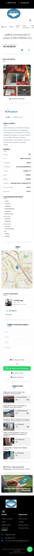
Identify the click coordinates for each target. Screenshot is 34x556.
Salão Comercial (26, 26)
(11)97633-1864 (11, 3)
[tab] (8, 59)
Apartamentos (6, 525)
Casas (3, 522)
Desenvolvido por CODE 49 (17, 553)
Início (4, 26)
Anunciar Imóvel (23, 528)
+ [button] (4, 253)
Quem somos (22, 519)
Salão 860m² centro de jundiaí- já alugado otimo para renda (14, 406)
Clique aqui (7, 469)
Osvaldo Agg (18, 300)
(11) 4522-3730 (25, 3)
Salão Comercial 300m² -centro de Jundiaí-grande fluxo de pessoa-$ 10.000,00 (15, 434)
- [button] (4, 256)
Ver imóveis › (8, 314)
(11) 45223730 (13, 310)
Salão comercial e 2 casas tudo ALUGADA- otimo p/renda (14, 392)
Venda (11, 26)
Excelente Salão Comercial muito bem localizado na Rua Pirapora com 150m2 (16, 420)
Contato (21, 522)
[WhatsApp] (3, 512)
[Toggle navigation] (30, 20)
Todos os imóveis (6, 519)
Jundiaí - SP (18, 26)
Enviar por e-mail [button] (17, 360)
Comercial (4, 528)
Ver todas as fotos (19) (18, 98)
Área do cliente (23, 525)
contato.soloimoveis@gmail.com (17, 541)
